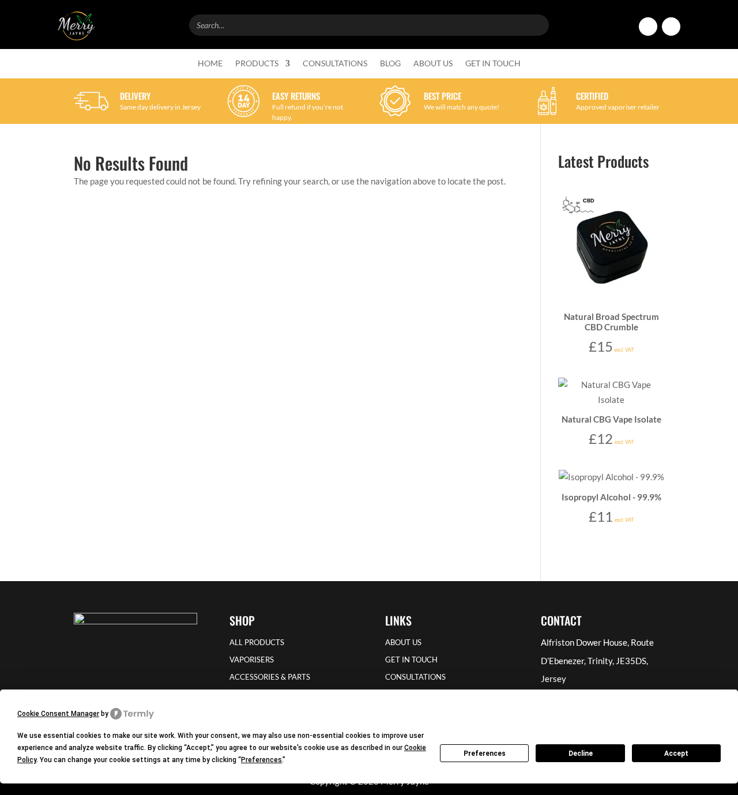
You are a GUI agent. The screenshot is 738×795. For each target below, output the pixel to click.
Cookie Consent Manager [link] (58, 714)
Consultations (335, 63)
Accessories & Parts (269, 677)
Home (210, 63)
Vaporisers (251, 659)
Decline (580, 753)
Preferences (485, 753)
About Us (433, 63)
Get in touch (493, 63)
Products (256, 63)
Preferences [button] (261, 760)
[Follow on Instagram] (671, 26)
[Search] (536, 23)
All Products (256, 642)
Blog (390, 63)
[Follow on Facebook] (648, 26)
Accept (676, 753)
